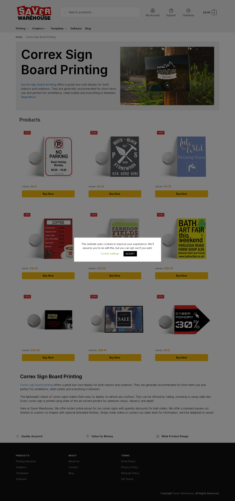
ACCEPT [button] (130, 253)
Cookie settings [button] (110, 253)
